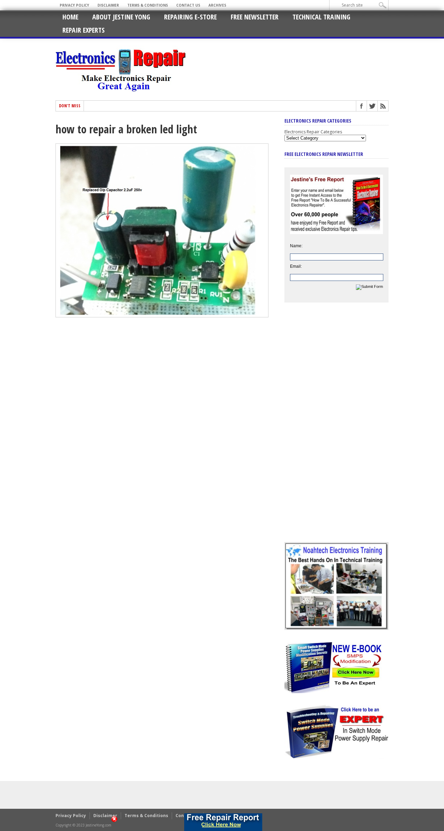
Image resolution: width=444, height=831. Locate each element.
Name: (296, 245)
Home (70, 17)
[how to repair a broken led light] (162, 315)
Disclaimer (108, 5)
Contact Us (188, 5)
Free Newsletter (255, 17)
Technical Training (321, 17)
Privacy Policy (74, 5)
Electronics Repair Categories (313, 132)
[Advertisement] (336, 427)
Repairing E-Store (190, 17)
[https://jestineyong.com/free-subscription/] (223, 822)
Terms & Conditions (147, 5)
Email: (296, 266)
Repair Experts (83, 30)
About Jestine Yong (121, 17)
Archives (217, 5)
